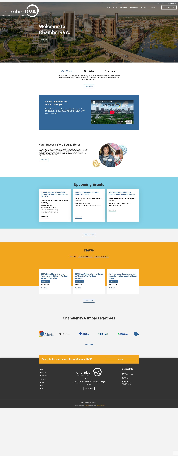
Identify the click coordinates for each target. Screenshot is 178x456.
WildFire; (87, 405)
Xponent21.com (101, 405)
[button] (159, 7)
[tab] (67, 71)
